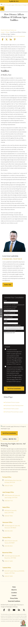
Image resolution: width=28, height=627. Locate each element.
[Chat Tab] (14, 313)
